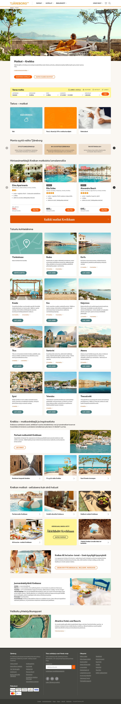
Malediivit (98, 667)
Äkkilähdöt (60, 3)
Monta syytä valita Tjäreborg (15, 675)
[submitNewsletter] (73, 667)
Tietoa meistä (14, 663)
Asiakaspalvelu (30, 663)
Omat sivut (97, 3)
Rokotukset (29, 674)
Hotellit (49, 3)
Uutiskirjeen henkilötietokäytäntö (55, 671)
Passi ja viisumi (30, 672)
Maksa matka (83, 656)
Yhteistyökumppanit (85, 681)
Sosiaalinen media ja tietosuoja (31, 678)
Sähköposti (49, 664)
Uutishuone (13, 672)
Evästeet (39, 701)
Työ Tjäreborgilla (15, 669)
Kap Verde (98, 662)
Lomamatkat (83, 667)
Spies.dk (63, 701)
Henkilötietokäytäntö (46, 701)
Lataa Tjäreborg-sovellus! (53, 682)
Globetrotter (69, 701)
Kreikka (98, 664)
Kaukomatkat (83, 662)
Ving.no (58, 701)
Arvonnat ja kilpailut (85, 675)
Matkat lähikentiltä (85, 664)
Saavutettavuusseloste (32, 681)
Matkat (39, 3)
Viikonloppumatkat (85, 659)
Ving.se (54, 701)
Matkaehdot (29, 669)
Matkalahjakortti (84, 670)
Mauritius (98, 670)
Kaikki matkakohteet (101, 673)
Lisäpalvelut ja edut (85, 673)
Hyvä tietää (29, 666)
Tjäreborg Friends (85, 678)
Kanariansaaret (100, 659)
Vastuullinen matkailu (16, 666)
